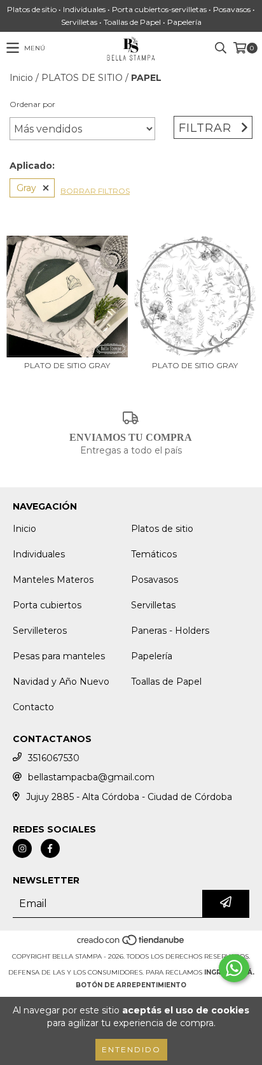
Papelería (151, 656)
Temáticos (154, 554)
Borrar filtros (95, 191)
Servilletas (153, 605)
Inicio (21, 77)
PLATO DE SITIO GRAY (195, 365)
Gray (26, 188)
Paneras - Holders (170, 630)
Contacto (33, 707)
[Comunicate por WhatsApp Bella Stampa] (234, 968)
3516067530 (53, 758)
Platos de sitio (162, 528)
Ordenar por (32, 104)
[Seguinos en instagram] (22, 848)
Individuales (39, 554)
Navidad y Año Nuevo (61, 681)
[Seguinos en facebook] (50, 848)
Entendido (131, 1049)
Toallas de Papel (166, 681)
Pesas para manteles (59, 656)
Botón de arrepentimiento (131, 985)
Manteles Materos (53, 579)
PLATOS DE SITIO (82, 77)
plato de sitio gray (67, 365)
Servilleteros (40, 630)
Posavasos (154, 579)
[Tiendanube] (131, 944)
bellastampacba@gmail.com (91, 777)
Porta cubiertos (47, 605)
